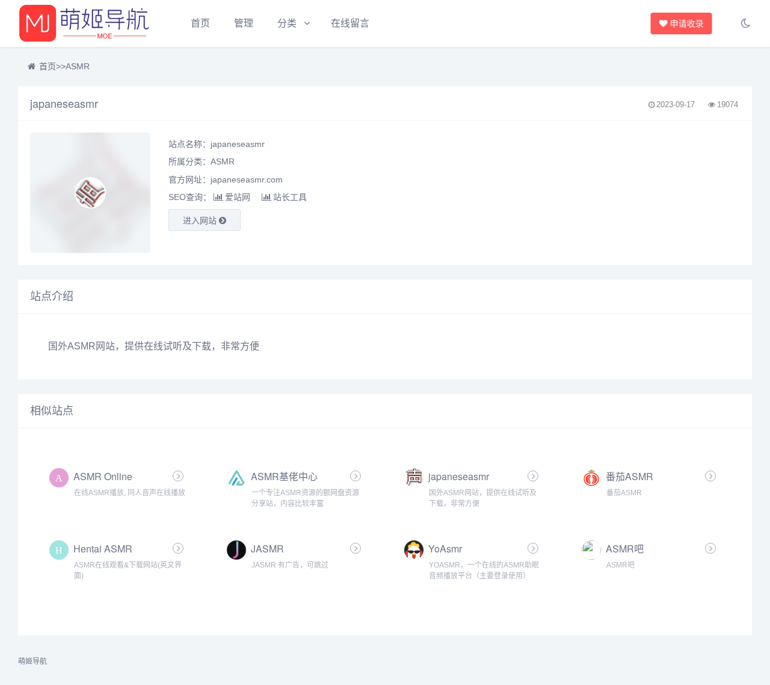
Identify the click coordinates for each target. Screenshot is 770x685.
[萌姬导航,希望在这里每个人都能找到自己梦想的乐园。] (84, 23)
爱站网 (237, 197)
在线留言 (350, 23)
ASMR (78, 66)
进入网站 (201, 220)
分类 (287, 23)
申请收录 (690, 23)
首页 (200, 23)
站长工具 (290, 197)
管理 (243, 23)
